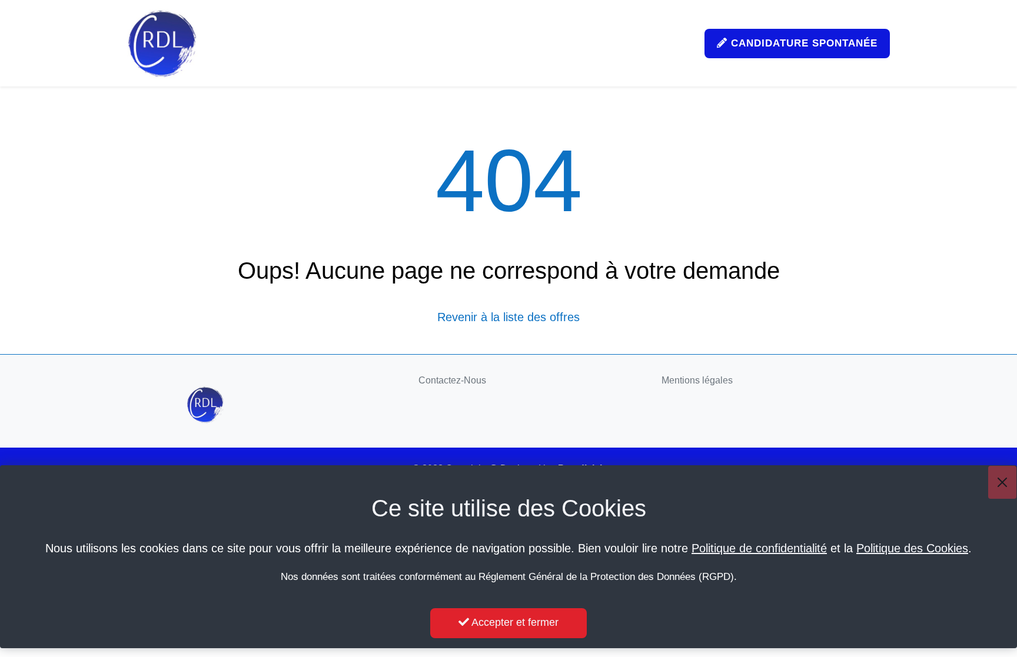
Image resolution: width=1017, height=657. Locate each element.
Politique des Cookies (912, 548)
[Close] (1002, 482)
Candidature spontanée (802, 43)
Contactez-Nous (452, 380)
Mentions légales (697, 380)
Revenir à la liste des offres (508, 317)
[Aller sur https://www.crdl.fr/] (162, 43)
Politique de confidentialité (759, 548)
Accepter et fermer (514, 622)
